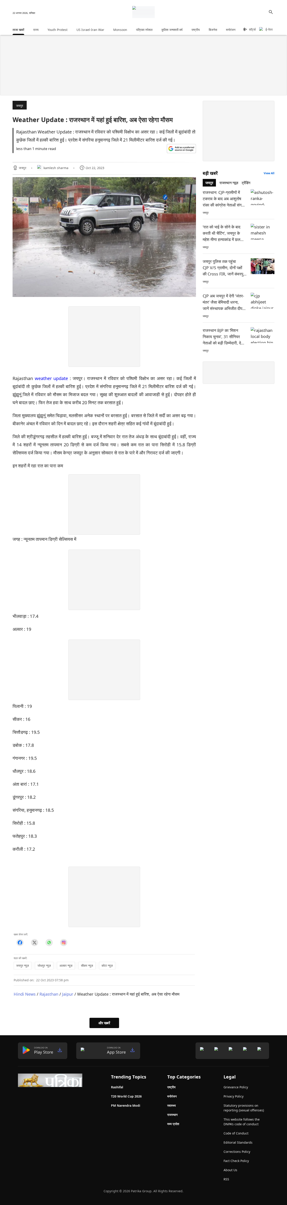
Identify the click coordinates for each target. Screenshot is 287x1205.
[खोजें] (270, 12)
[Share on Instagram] (63, 943)
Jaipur (67, 994)
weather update (51, 378)
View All (269, 173)
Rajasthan (48, 994)
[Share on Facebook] (20, 943)
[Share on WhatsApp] (49, 943)
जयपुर (19, 105)
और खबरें (104, 1022)
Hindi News (25, 994)
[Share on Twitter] (34, 943)
